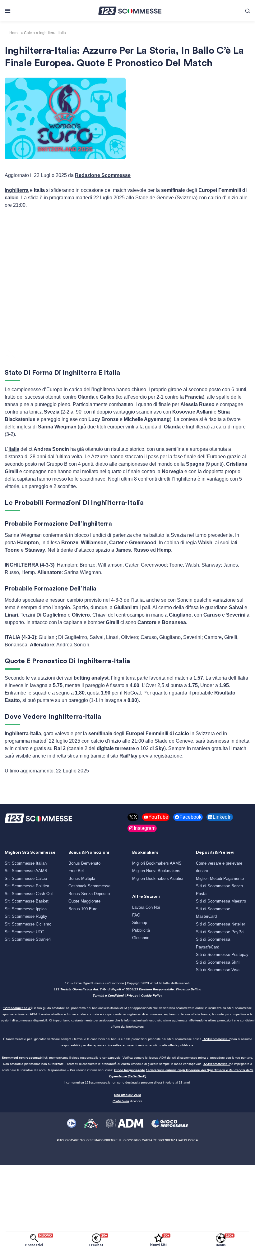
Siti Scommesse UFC (24, 932)
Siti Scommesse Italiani (26, 863)
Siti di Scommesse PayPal (220, 932)
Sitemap (139, 922)
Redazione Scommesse (103, 175)
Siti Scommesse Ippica (26, 909)
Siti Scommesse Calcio (26, 878)
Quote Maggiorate (84, 901)
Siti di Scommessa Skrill (218, 962)
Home (14, 33)
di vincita (127, 1101)
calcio (29, 33)
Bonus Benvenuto (84, 863)
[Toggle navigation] (7, 10)
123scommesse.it (16, 1008)
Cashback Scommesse (89, 886)
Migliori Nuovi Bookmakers (156, 870)
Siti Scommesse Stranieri (28, 939)
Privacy (132, 995)
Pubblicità (141, 930)
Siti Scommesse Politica (27, 886)
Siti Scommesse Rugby (26, 916)
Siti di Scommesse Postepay (222, 954)
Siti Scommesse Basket (27, 901)
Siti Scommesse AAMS (26, 870)
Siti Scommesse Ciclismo (28, 924)
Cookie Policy (151, 995)
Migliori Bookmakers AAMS (157, 863)
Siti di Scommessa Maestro (221, 901)
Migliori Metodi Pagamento (220, 878)
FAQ (136, 915)
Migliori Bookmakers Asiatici (157, 878)
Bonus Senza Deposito (89, 893)
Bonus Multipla (81, 878)
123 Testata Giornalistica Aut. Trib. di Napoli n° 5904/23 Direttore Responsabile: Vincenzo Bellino (127, 989)
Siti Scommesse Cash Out (29, 893)
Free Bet (76, 870)
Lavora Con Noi (146, 907)
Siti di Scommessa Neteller (220, 924)
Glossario (140, 937)
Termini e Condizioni (108, 995)
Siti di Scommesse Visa (217, 969)
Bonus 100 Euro (82, 909)
